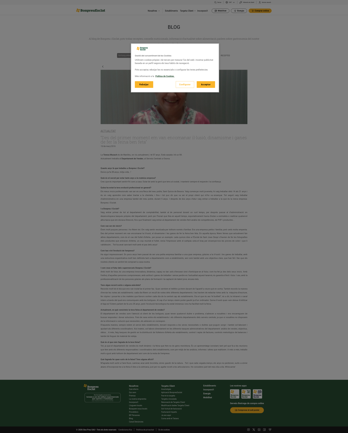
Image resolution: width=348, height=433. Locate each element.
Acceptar (206, 84)
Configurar (185, 84)
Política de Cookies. (165, 76)
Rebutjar (144, 84)
